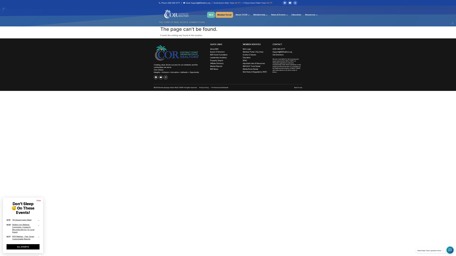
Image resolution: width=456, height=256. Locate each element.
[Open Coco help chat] (450, 250)
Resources (310, 15)
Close (38, 200)
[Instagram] (295, 3)
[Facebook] (285, 3)
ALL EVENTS (23, 247)
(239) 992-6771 (173, 3)
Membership (259, 15)
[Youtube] (161, 77)
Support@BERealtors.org (200, 3)
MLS (211, 15)
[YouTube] (290, 3)
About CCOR (241, 15)
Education (296, 15)
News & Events (278, 15)
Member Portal (224, 15)
